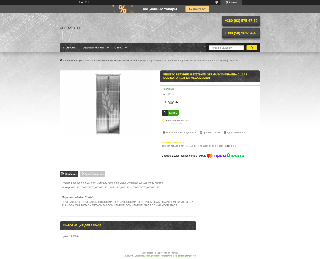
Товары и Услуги (92, 47)
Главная (69, 47)
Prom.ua (174, 253)
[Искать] (251, 47)
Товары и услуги (73, 60)
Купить (173, 112)
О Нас (118, 47)
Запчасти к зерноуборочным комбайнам (107, 60)
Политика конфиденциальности (180, 256)
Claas (134, 60)
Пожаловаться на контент (151, 256)
